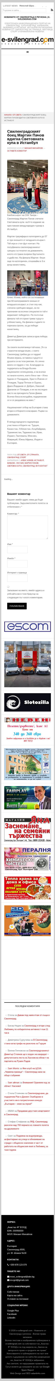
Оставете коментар (17, 151)
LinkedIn (11, 1317)
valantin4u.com (38, 1373)
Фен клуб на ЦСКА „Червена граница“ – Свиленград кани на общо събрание (24, 1072)
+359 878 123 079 (18, 1264)
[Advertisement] (27, 83)
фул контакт (41, 466)
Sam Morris (13, 1068)
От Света (21, 455)
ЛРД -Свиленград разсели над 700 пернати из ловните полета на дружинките (26, 1125)
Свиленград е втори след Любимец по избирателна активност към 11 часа (27, 1029)
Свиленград (13, 457)
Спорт (23, 457)
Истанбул (39, 460)
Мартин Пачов (31, 463)
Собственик (13, 1292)
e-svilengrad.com (24, 1330)
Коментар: (13, 513)
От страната (33, 455)
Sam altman (13, 1082)
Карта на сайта (14, 1295)
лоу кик (20, 463)
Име (10, 544)
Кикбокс (11, 463)
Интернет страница (17, 572)
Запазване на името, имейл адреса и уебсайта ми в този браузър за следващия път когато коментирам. (25, 594)
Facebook (12, 1314)
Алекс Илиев (27, 460)
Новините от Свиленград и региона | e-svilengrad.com (27, 18)
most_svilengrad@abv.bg (21, 1276)
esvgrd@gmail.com (19, 1280)
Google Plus (13, 1310)
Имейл (11, 558)
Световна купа (14, 466)
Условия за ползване (17, 1299)
